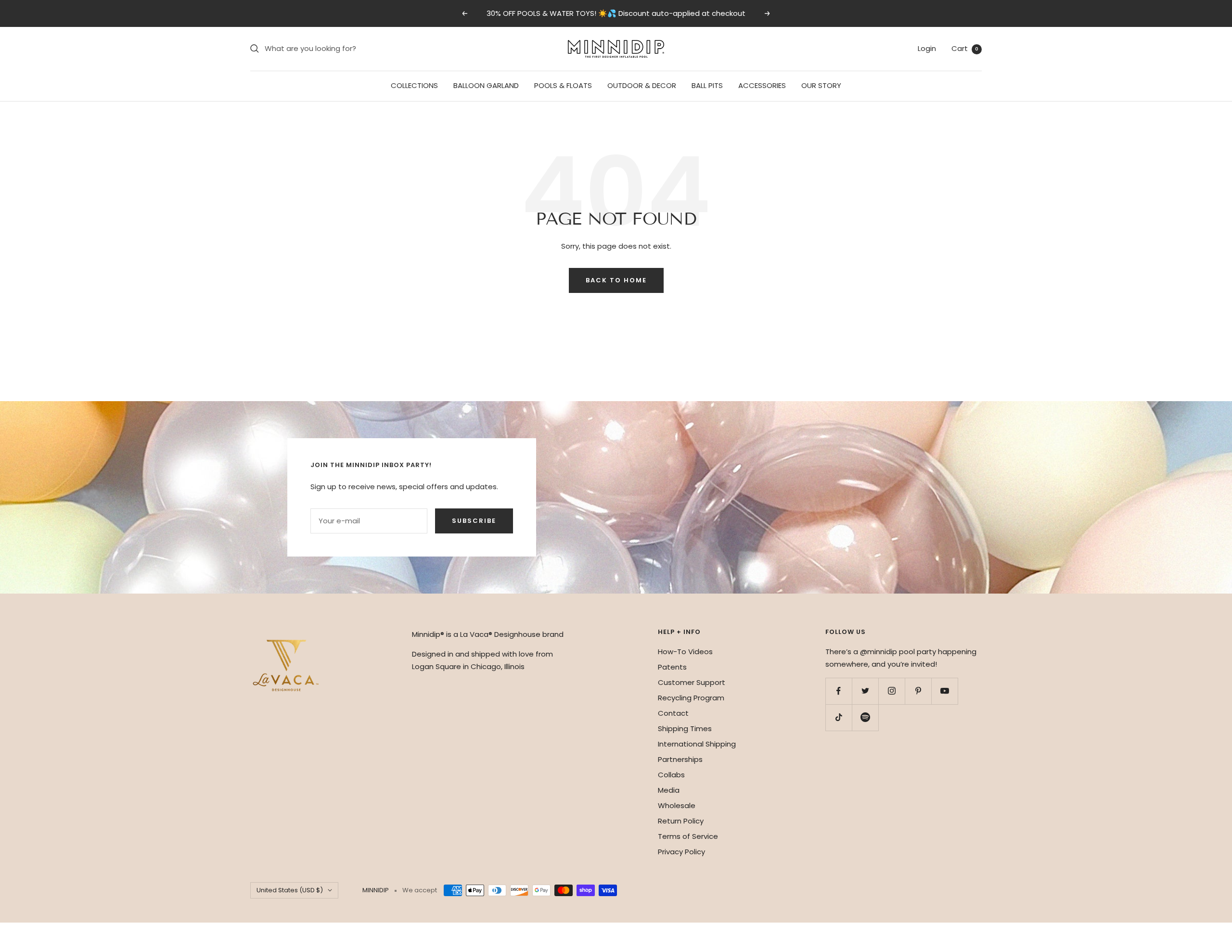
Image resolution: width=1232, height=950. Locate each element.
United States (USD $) (290, 890)
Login (927, 48)
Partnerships (680, 759)
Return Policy (681, 821)
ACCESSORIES (762, 85)
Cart (964, 48)
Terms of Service (688, 836)
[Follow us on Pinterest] (918, 691)
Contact (673, 713)
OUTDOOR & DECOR (641, 85)
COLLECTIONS (414, 85)
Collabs (671, 775)
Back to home (616, 280)
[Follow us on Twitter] (865, 691)
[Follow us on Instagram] (891, 691)
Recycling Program (691, 698)
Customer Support (691, 682)
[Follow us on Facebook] (838, 691)
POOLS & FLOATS (563, 85)
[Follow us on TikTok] (838, 717)
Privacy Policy (681, 852)
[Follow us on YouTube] (944, 691)
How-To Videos (685, 651)
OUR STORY (821, 85)
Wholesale (676, 805)
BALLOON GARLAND (486, 85)
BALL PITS (707, 85)
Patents (672, 667)
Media (669, 790)
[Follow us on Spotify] (865, 717)
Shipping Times (685, 728)
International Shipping (697, 744)
